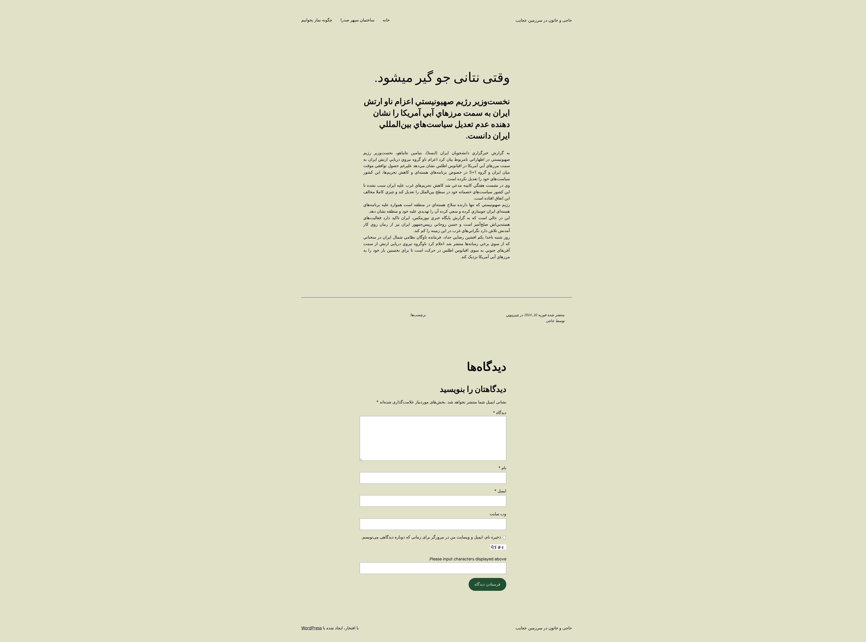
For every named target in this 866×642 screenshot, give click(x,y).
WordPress (311, 628)
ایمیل (500, 490)
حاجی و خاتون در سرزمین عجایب (544, 20)
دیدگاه (499, 412)
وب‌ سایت (498, 513)
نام (502, 467)
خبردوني (512, 314)
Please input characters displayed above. (467, 559)
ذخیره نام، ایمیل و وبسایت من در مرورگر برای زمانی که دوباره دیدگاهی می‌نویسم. (431, 537)
